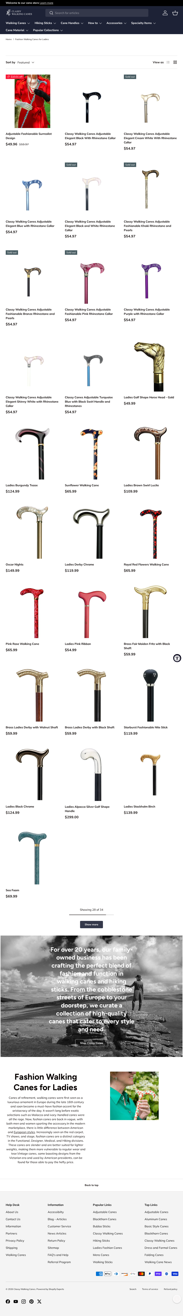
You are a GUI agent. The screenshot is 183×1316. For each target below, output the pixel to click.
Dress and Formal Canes (161, 1247)
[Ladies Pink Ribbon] (91, 611)
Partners (11, 1233)
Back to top (91, 1185)
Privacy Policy (15, 1240)
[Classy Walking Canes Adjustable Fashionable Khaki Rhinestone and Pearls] (150, 189)
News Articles (57, 1233)
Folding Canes (154, 1255)
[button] (175, 13)
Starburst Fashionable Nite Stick (146, 727)
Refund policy (170, 1289)
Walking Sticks (103, 1262)
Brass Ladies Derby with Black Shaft (89, 727)
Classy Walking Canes (108, 1233)
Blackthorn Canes (104, 1219)
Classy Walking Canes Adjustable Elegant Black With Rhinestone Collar (90, 136)
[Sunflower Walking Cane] (91, 452)
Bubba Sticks (101, 1226)
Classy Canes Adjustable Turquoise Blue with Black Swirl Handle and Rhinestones (89, 401)
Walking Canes (16, 1255)
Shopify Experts (56, 1289)
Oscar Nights (14, 564)
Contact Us (13, 1219)
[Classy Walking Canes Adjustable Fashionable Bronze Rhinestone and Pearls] (32, 277)
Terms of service (150, 1289)
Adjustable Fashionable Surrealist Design (29, 136)
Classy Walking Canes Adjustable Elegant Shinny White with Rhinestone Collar (32, 401)
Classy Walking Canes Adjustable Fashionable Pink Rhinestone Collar (89, 312)
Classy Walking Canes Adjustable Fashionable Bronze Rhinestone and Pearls (30, 314)
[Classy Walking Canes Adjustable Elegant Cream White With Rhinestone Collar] (150, 101)
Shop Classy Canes (91, 1043)
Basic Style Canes (157, 1226)
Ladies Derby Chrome (79, 564)
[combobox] (96, 13)
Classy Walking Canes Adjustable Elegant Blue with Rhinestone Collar (30, 224)
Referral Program (59, 1262)
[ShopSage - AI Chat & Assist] (177, 1299)
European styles (24, 1132)
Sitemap (53, 1247)
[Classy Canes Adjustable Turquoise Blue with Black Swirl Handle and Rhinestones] (91, 365)
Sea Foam (12, 890)
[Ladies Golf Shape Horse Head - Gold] (150, 365)
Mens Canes (101, 1255)
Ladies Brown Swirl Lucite (141, 485)
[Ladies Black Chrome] (32, 774)
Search (133, 1289)
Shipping (12, 1247)
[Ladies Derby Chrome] (91, 532)
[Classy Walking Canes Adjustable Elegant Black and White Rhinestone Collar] (91, 189)
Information (13, 1226)
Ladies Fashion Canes (107, 1247)
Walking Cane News (158, 1262)
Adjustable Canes (105, 1212)
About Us (12, 1212)
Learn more (46, 2)
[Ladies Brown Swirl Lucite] (150, 452)
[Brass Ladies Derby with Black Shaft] (91, 695)
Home (9, 39)
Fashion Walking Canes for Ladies (32, 39)
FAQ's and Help (58, 1255)
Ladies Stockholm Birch (139, 806)
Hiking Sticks (101, 1240)
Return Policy (56, 1240)
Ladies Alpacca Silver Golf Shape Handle (87, 809)
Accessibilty (56, 1212)
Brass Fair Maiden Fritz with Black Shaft (147, 646)
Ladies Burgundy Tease (22, 485)
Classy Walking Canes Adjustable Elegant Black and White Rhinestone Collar (90, 226)
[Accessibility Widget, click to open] (177, 658)
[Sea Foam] (32, 857)
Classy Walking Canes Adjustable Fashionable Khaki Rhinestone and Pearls (147, 226)
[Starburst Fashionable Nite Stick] (150, 695)
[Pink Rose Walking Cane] (32, 611)
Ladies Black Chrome (20, 806)
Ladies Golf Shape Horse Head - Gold (149, 397)
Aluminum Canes (156, 1219)
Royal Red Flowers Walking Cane (146, 564)
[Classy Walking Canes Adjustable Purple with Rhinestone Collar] (150, 277)
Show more (91, 924)
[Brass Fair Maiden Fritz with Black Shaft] (150, 611)
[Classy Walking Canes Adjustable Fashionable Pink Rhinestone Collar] (91, 277)
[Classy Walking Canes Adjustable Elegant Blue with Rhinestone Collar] (32, 189)
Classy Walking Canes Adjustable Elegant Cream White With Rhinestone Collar (150, 138)
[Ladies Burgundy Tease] (32, 452)
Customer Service (59, 1226)
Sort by (10, 62)
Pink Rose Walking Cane (22, 644)
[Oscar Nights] (32, 532)
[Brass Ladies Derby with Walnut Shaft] (32, 695)
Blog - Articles (57, 1219)
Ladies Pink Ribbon (78, 644)
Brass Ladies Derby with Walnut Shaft (32, 727)
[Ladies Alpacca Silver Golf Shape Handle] (91, 774)
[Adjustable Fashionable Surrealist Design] (32, 101)
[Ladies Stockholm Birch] (150, 774)
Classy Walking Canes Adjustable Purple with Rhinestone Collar (147, 312)
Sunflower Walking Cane (82, 485)
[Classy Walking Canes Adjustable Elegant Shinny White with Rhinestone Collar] (32, 365)
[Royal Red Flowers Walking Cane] (150, 532)
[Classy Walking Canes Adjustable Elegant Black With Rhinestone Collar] (91, 101)
